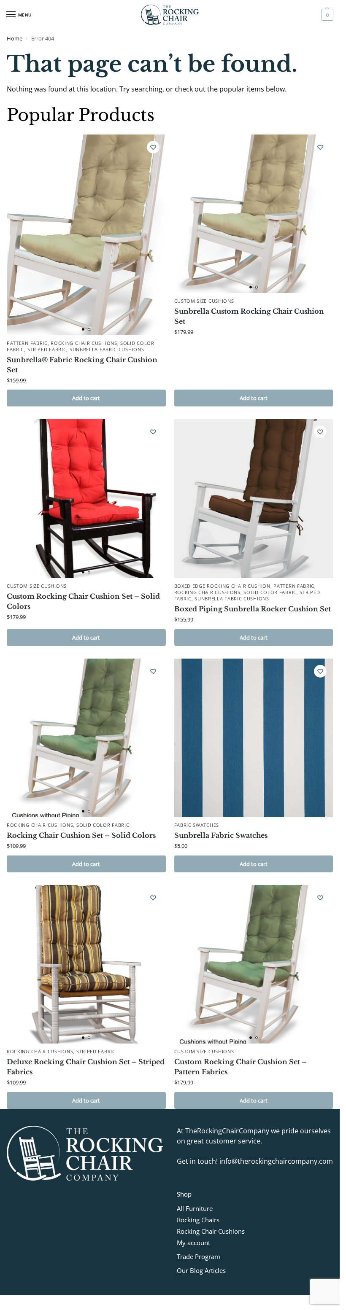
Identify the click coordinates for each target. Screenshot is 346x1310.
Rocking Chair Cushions (84, 343)
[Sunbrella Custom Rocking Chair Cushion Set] (253, 213)
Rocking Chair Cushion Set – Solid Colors (81, 835)
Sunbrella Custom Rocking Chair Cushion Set (249, 316)
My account (193, 1242)
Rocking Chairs (198, 1220)
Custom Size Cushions (204, 301)
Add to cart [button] (86, 398)
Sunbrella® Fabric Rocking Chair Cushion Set (82, 364)
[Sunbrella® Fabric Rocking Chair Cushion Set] (86, 234)
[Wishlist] (153, 147)
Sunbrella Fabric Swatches (221, 835)
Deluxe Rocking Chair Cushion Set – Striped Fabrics (86, 1066)
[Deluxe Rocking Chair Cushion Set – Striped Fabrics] (86, 964)
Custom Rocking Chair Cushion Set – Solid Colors (83, 601)
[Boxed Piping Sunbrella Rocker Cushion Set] (253, 498)
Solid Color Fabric (270, 592)
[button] (326, 15)
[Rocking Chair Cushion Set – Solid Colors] (86, 738)
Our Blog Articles (201, 1270)
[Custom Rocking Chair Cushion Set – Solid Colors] (86, 498)
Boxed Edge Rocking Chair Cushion (222, 586)
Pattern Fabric (27, 343)
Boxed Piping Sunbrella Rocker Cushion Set (252, 609)
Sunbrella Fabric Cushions (107, 349)
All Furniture (195, 1208)
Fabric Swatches (196, 825)
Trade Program (198, 1256)
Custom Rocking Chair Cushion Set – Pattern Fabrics (240, 1066)
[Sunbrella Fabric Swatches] (253, 738)
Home (14, 38)
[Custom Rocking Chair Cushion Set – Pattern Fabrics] (253, 964)
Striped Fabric (47, 349)
